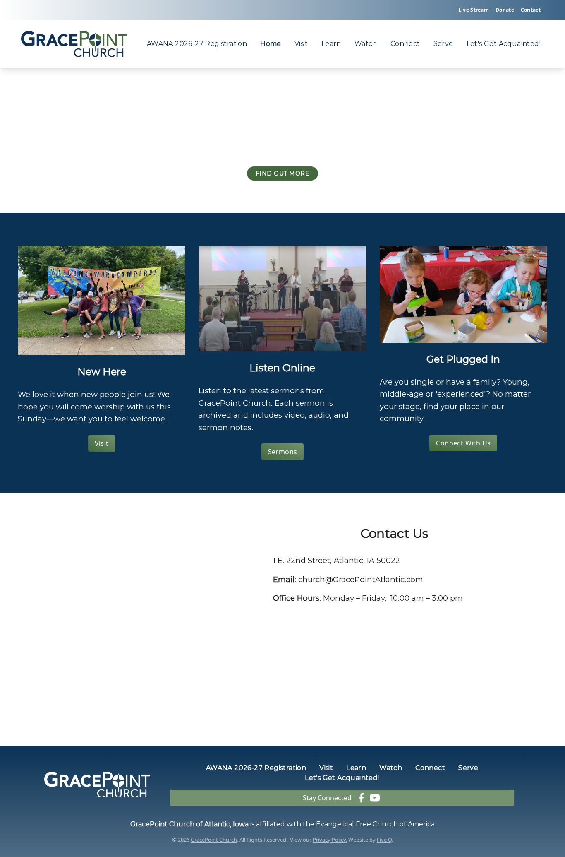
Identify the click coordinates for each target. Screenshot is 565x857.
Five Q (384, 839)
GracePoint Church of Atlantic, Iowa (189, 824)
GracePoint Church (214, 839)
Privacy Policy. (330, 839)
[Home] (74, 44)
